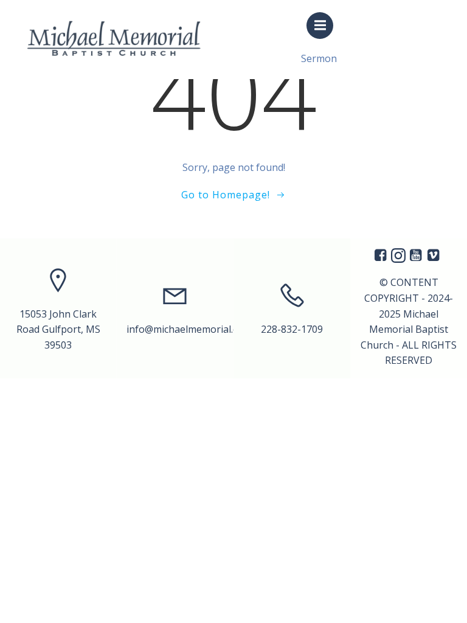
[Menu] (319, 25)
